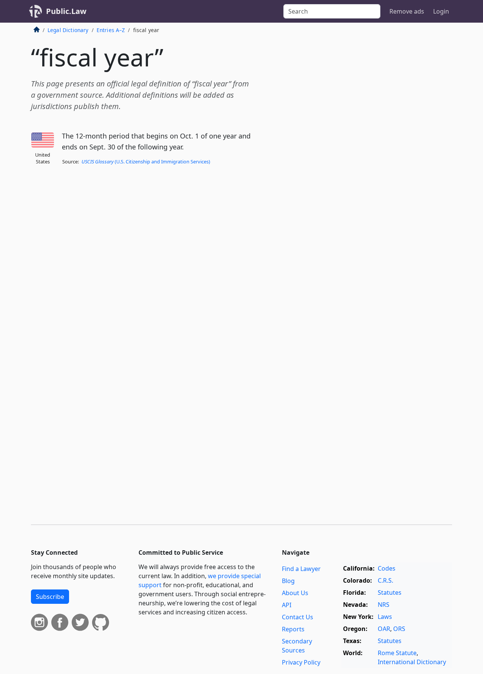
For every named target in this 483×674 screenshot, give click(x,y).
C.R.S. (385, 580)
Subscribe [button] (50, 596)
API (286, 605)
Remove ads (406, 11)
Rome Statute (397, 653)
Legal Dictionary (68, 30)
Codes (386, 568)
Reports (293, 629)
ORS (399, 629)
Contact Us (297, 617)
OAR (384, 629)
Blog (288, 581)
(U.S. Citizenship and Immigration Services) (146, 161)
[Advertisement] (395, 148)
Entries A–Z (111, 30)
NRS (383, 604)
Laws (385, 616)
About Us (295, 593)
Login (441, 11)
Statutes (389, 592)
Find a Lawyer (301, 569)
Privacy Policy (301, 662)
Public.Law (66, 11)
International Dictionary (412, 662)
